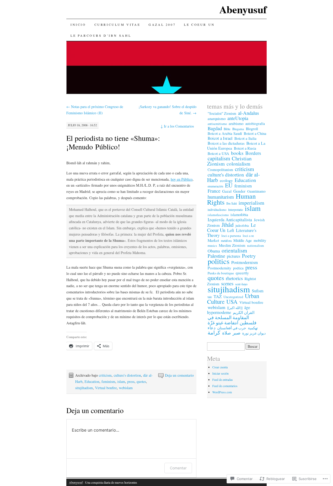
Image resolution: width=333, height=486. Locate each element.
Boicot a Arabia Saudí (225, 133)
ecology (226, 180)
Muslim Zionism (232, 245)
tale (210, 297)
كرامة (214, 332)
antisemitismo (217, 123)
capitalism (219, 158)
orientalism (234, 250)
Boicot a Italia (245, 138)
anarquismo (217, 118)
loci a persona (231, 235)
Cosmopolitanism (220, 169)
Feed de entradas (222, 379)
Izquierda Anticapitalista (230, 220)
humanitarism (221, 196)
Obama (214, 251)
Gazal (227, 191)
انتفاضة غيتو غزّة (223, 322)
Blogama (238, 129)
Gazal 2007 (162, 24)
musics (212, 245)
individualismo (217, 209)
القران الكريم (243, 312)
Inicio (78, 24)
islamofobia (239, 214)
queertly (242, 272)
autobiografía (255, 123)
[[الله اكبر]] (234, 307)
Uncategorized (233, 296)
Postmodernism (244, 262)
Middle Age (242, 240)
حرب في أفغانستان (231, 327)
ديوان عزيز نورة (254, 333)
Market (213, 240)
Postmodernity (219, 267)
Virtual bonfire (106, 387)
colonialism (238, 163)
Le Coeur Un (199, 24)
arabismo (236, 123)
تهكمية (253, 327)
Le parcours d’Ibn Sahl (101, 35)
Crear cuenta (220, 367)
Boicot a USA (218, 153)
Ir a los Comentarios (177, 126)
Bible (227, 129)
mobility (260, 240)
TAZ (218, 296)
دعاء (211, 327)
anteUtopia (237, 118)
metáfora (226, 240)
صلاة (226, 333)
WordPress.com (222, 392)
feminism (108, 381)
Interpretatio (235, 209)
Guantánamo (256, 191)
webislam (126, 387)
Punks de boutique (221, 273)
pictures (233, 256)
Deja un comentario (179, 375)
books (237, 152)
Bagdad (215, 128)
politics (218, 261)
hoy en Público (182, 179)
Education (92, 381)
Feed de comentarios (225, 386)
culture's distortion (127, 375)
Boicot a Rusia (245, 148)
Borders (253, 153)
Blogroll (252, 128)
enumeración (215, 186)
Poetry (249, 255)
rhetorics (234, 278)
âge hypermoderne (228, 310)
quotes (141, 381)
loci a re (248, 235)
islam (121, 381)
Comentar (178, 468)
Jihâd (228, 224)
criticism (105, 375)
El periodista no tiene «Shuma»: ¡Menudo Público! (113, 142)
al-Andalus (248, 113)
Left (230, 230)
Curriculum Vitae (117, 24)
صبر (236, 333)
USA (232, 301)
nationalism (255, 245)
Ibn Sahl (231, 203)
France (214, 191)
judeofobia (242, 225)
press (131, 381)
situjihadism (84, 387)
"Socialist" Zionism (222, 113)
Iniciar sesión (220, 373)
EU (229, 185)
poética (238, 268)
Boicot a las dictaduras (226, 143)
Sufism (257, 291)
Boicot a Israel (220, 138)
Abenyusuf (243, 9)
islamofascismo (218, 215)
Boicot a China (255, 133)
